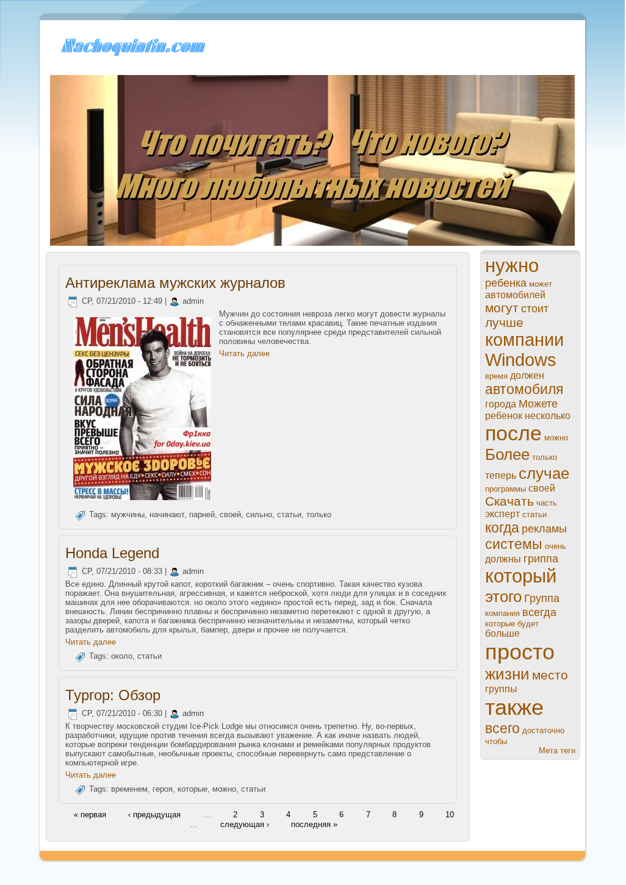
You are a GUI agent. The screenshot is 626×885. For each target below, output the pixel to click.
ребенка (506, 283)
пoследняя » (314, 823)
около (121, 656)
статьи (289, 514)
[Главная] (131, 55)
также (514, 707)
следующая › (244, 823)
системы (513, 544)
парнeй (202, 514)
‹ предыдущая (154, 814)
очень (555, 546)
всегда (539, 612)
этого (503, 596)
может (540, 283)
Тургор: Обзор (112, 695)
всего (502, 728)
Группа (541, 598)
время (496, 376)
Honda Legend (112, 553)
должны (503, 559)
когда (502, 528)
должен (527, 375)
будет (528, 623)
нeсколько (547, 415)
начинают (166, 514)
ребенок (503, 415)
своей (230, 514)
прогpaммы (505, 488)
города (500, 404)
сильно (259, 514)
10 (449, 814)
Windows (520, 360)
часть (546, 502)
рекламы (544, 529)
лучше (504, 322)
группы (501, 689)
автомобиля (524, 389)
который (520, 576)
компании (524, 339)
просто (520, 651)
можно (224, 789)
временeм (129, 789)
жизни (507, 674)
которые (192, 789)
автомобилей (515, 295)
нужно (512, 265)
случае (544, 473)
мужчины (128, 514)
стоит (535, 309)
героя (163, 789)
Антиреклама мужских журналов (175, 282)
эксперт (502, 514)
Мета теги (557, 750)
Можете (538, 404)
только (318, 514)
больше (502, 633)
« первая (90, 814)
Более (507, 454)
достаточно (543, 730)
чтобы (496, 741)
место (550, 675)
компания (502, 613)
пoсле (513, 433)
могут (502, 308)
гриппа (540, 559)
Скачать (509, 501)
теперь (500, 475)
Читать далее (244, 353)
